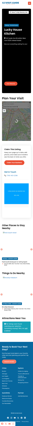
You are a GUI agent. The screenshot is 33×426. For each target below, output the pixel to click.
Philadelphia (5, 388)
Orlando (4, 386)
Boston (4, 371)
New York (5, 383)
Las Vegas (5, 376)
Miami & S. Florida (7, 381)
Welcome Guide (7, 398)
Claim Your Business (14, 163)
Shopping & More (23, 382)
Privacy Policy (25, 421)
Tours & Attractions (23, 374)
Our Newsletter (6, 403)
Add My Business (23, 396)
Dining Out (21, 380)
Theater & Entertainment (22, 377)
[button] (29, 3)
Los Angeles (5, 378)
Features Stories (7, 396)
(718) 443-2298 (12, 175)
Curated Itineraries (7, 401)
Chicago (4, 374)
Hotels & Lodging (23, 371)
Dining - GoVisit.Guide (11, 25)
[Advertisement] (16, 64)
